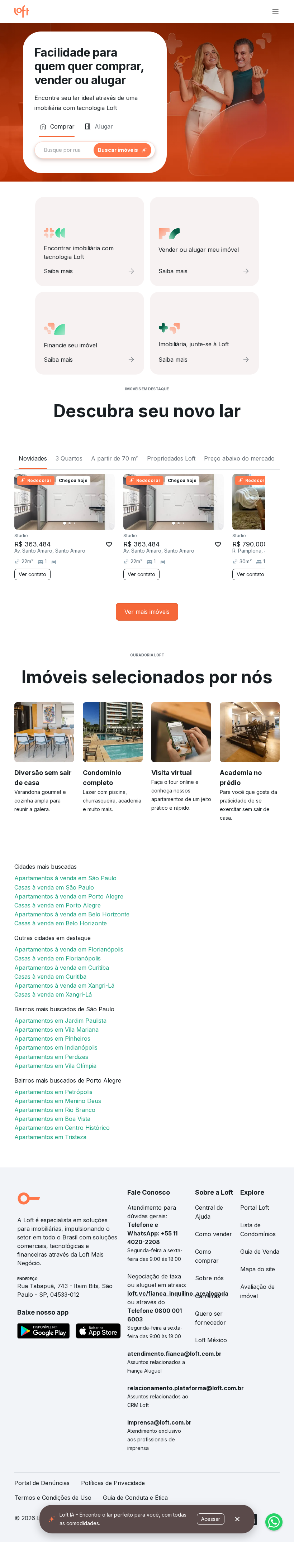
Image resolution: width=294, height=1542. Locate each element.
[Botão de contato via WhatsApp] (274, 1522)
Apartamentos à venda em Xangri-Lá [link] (64, 985)
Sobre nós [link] (209, 1278)
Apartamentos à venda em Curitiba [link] (61, 967)
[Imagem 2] (69, 523)
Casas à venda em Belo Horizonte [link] (60, 923)
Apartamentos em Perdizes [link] (51, 1056)
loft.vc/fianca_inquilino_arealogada (177, 1293)
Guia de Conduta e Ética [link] (135, 1497)
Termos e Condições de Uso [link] (52, 1497)
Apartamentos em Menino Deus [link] (57, 1100)
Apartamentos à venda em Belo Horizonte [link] (71, 914)
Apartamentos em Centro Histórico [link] (62, 1127)
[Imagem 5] (84, 523)
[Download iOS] (98, 1332)
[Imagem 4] (79, 523)
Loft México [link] (211, 1340)
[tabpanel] (94, 150)
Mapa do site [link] (257, 1269)
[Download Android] (43, 1332)
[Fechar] (237, 1519)
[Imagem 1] (64, 523)
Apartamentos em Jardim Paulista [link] (60, 1020)
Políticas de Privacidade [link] (113, 1482)
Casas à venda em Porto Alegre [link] (57, 905)
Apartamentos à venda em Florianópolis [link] (68, 949)
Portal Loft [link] (254, 1207)
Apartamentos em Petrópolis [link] (53, 1091)
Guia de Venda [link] (259, 1251)
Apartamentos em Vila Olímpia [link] (55, 1065)
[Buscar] (122, 150)
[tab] (56, 126)
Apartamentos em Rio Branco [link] (54, 1109)
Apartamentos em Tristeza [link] (50, 1137)
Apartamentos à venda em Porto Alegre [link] (68, 896)
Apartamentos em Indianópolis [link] (56, 1047)
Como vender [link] (213, 1234)
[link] (147, 612)
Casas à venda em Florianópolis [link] (57, 958)
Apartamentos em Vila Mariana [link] (56, 1029)
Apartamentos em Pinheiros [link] (52, 1038)
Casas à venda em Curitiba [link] (50, 976)
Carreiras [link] (207, 1296)
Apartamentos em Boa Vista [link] (52, 1118)
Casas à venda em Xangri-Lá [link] (53, 994)
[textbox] (94, 150)
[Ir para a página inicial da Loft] (24, 11)
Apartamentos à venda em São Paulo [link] (65, 878)
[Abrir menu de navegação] (275, 11)
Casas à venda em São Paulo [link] (54, 887)
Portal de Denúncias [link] (42, 1482)
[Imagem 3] (74, 523)
